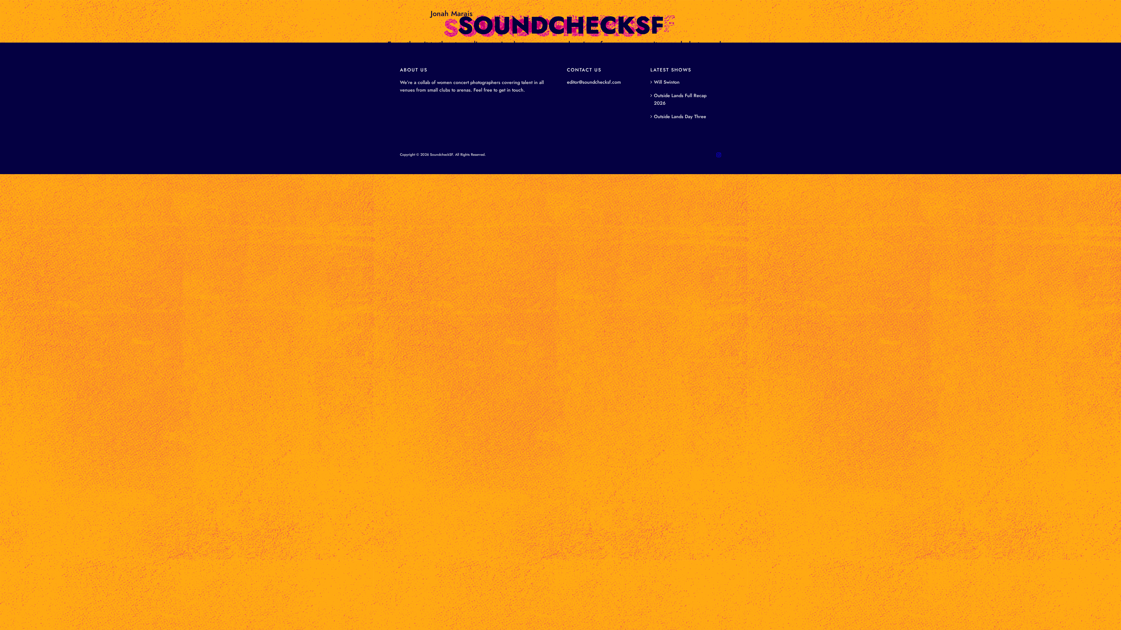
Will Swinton (667, 82)
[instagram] (718, 155)
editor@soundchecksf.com (594, 82)
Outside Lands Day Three (680, 116)
